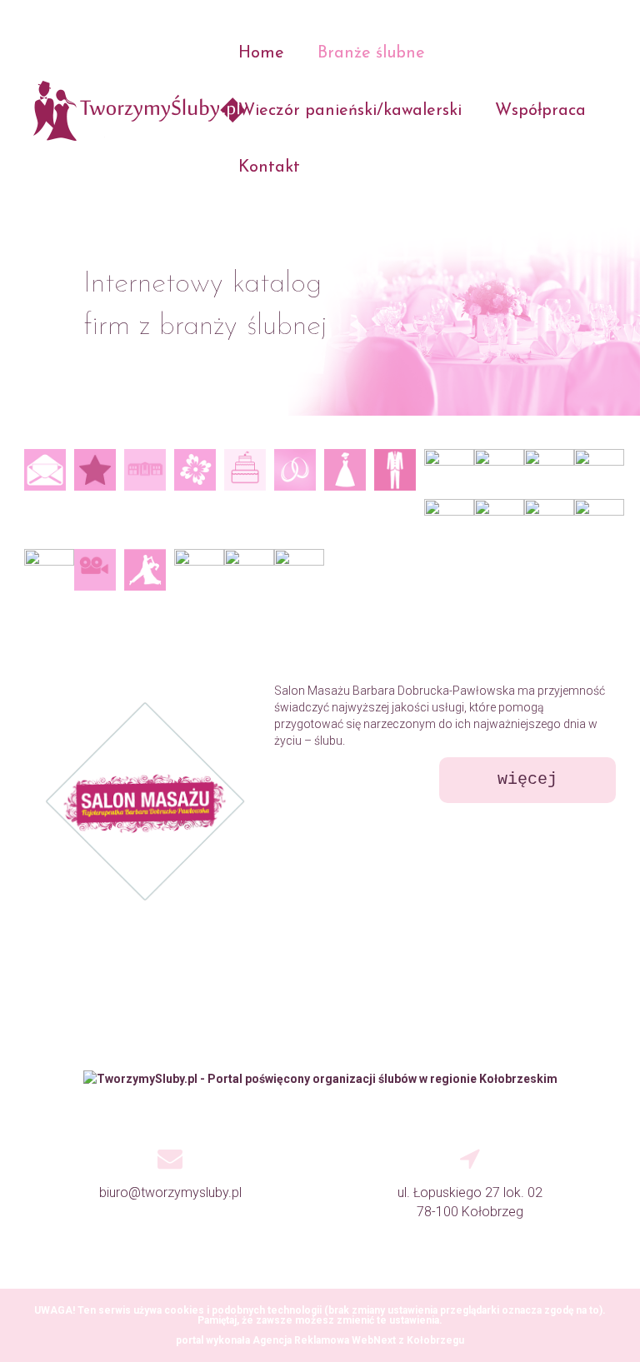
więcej (528, 779)
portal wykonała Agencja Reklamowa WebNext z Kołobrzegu (320, 1340)
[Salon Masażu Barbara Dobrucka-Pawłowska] (128, 801)
